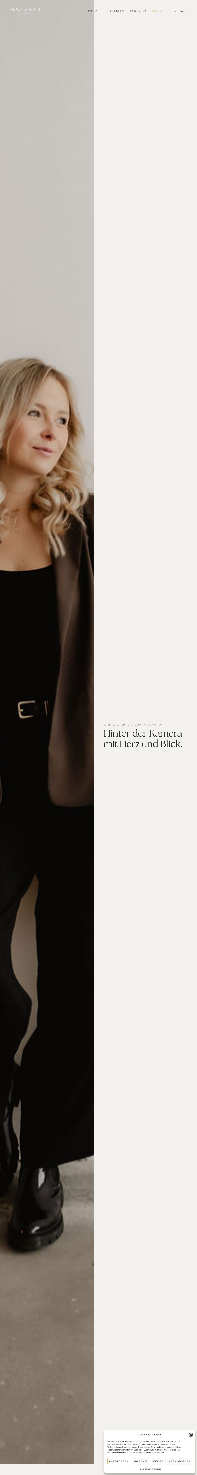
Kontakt (180, 11)
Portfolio (138, 11)
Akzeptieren (119, 1461)
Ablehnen (140, 1461)
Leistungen (115, 11)
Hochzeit (94, 11)
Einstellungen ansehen (172, 1461)
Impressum (156, 1469)
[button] (190, 1434)
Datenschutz (145, 1469)
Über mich (159, 11)
